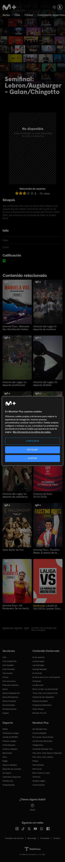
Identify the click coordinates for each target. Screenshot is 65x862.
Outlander (36, 681)
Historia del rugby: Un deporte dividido (45, 384)
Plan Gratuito (38, 765)
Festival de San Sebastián (43, 697)
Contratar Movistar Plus (42, 749)
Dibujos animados (40, 701)
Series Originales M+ (11, 693)
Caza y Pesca (38, 709)
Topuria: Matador (10, 765)
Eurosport (7, 773)
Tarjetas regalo (38, 781)
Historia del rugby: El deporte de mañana (44, 328)
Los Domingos (38, 665)
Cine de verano (9, 681)
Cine (17, 15)
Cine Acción (8, 673)
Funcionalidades (39, 733)
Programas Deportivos (41, 705)
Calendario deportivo (51, 15)
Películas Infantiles (10, 685)
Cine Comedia (9, 669)
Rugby (5, 761)
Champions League (11, 733)
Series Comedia (9, 701)
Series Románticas (10, 697)
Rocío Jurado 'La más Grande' (45, 689)
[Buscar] (54, 7)
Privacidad (44, 838)
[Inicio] (9, 7)
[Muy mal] (17, 193)
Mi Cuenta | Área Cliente (42, 737)
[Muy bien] (32, 193)
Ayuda (32, 810)
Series (6, 15)
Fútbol (29, 15)
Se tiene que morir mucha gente (46, 677)
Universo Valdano (10, 749)
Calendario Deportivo (12, 777)
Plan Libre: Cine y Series (42, 757)
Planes (35, 761)
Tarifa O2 (36, 777)
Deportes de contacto (12, 769)
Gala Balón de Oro (13, 549)
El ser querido (38, 657)
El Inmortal (37, 673)
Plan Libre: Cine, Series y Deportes (47, 753)
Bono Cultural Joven (41, 773)
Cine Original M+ (10, 661)
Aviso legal (32, 838)
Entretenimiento (10, 709)
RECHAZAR (32, 450)
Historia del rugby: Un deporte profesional (15, 384)
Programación (9, 785)
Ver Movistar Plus (39, 729)
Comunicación (38, 785)
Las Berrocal (37, 685)
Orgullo (6, 713)
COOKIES (56, 838)
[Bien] (28, 193)
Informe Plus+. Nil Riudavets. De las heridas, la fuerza (17, 607)
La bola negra (38, 661)
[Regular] (24, 193)
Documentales (9, 705)
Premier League (9, 741)
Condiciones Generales (42, 741)
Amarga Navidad (39, 669)
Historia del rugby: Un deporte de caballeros (15, 495)
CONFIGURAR (32, 441)
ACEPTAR (32, 458)
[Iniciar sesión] (59, 7)
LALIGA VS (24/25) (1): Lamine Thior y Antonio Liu (47, 607)
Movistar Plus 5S (39, 713)
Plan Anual (37, 769)
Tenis (5, 757)
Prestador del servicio (14, 838)
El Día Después (9, 745)
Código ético (37, 745)
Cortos (5, 677)
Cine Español (8, 665)
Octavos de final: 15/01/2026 (42, 495)
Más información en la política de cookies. (32, 432)
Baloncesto (7, 753)
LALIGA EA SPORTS (10, 737)
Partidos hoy (8, 781)
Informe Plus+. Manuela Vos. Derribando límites (16, 328)
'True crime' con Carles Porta (44, 693)
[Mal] (20, 193)
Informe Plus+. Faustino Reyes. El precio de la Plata (46, 551)
